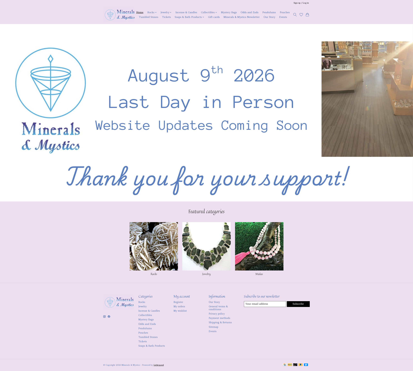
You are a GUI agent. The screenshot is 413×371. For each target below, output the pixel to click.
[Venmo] (306, 364)
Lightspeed (159, 365)
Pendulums (269, 12)
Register (178, 302)
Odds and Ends (249, 12)
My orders (179, 306)
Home (139, 12)
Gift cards (214, 17)
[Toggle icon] (295, 15)
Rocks (154, 274)
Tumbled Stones (148, 17)
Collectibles (145, 315)
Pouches (285, 12)
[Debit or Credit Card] (295, 364)
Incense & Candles (186, 12)
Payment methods (219, 318)
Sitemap (213, 327)
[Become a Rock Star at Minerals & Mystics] (119, 15)
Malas (259, 274)
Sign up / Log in (301, 3)
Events (283, 17)
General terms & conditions (218, 308)
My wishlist (180, 310)
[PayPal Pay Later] (300, 364)
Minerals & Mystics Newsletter (242, 17)
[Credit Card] (285, 364)
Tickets (166, 17)
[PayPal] (290, 364)
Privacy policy (217, 313)
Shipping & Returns (220, 322)
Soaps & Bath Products (151, 345)
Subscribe (298, 303)
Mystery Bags (229, 12)
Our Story (269, 17)
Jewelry (206, 274)
